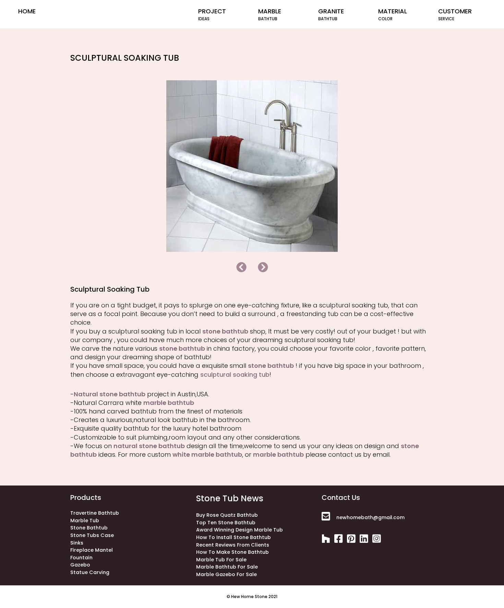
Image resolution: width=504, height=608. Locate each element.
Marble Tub (84, 520)
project (212, 14)
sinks (76, 542)
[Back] (241, 267)
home (27, 11)
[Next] (263, 267)
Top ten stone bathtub (225, 522)
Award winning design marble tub (239, 529)
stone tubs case (92, 535)
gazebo (80, 564)
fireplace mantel (91, 550)
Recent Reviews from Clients (232, 544)
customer (455, 14)
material (392, 14)
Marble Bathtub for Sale (227, 566)
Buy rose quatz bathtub (227, 515)
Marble (269, 14)
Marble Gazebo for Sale (226, 574)
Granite (331, 14)
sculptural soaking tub (234, 374)
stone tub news (229, 498)
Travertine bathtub (94, 513)
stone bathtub (89, 527)
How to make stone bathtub (232, 552)
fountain (81, 557)
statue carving (89, 572)
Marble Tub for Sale (221, 559)
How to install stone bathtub (233, 537)
